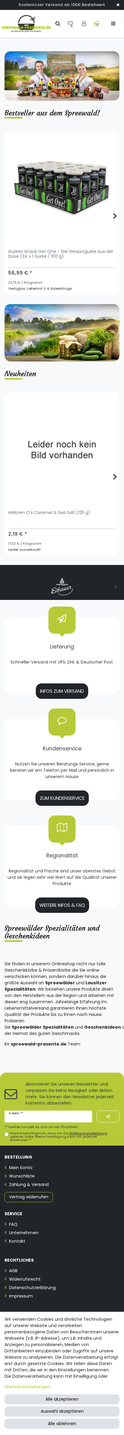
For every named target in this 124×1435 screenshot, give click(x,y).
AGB (13, 1271)
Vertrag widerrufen (28, 1197)
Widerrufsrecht (25, 1279)
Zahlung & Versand (29, 1184)
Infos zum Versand (62, 691)
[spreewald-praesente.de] (26, 24)
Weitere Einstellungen (27, 1387)
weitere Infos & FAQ (62, 905)
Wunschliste (22, 1176)
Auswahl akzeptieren (62, 1411)
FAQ (13, 1224)
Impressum (21, 1296)
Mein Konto (21, 1168)
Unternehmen (24, 1233)
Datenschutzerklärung (32, 1288)
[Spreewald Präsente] (62, 76)
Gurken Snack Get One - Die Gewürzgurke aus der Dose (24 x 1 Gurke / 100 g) (60, 254)
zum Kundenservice (62, 798)
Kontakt (17, 1241)
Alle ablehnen (62, 1424)
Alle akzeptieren (62, 1399)
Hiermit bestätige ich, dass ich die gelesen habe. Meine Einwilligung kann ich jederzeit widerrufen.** (58, 1137)
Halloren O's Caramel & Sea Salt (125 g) (49, 513)
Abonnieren (108, 1116)
